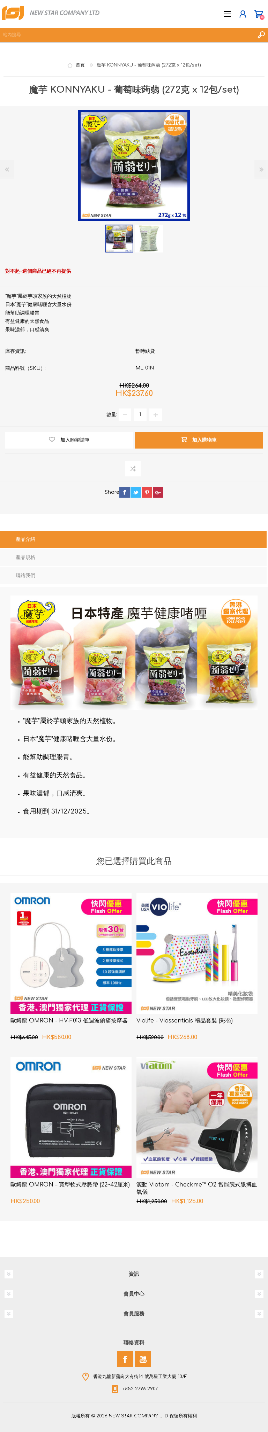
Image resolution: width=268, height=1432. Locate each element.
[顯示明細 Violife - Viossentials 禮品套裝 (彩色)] (197, 953)
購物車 (258, 14)
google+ (158, 492)
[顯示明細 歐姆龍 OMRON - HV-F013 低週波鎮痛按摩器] (71, 953)
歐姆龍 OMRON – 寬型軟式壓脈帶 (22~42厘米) (70, 1185)
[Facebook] (125, 1359)
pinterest (147, 492)
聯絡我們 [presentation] (25, 575)
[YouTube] (143, 1359)
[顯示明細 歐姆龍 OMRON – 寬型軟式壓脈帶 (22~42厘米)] (71, 1117)
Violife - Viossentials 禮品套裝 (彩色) (184, 1021)
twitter (136, 492)
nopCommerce (148, 1417)
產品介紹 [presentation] (25, 539)
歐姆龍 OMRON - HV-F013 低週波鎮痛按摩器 (69, 1021)
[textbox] (127, 35)
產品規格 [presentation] (25, 557)
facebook (124, 492)
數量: (111, 414)
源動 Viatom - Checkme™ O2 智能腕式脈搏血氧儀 (196, 1188)
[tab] (133, 540)
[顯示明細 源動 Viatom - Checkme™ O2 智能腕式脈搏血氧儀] (197, 1117)
